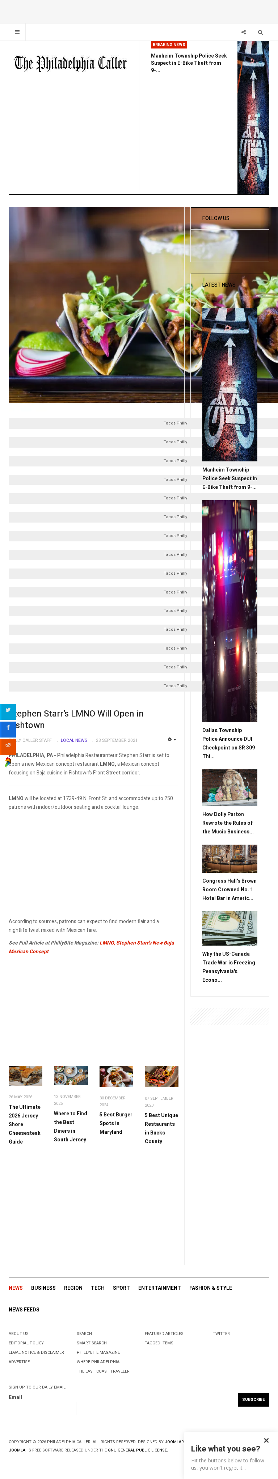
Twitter (221, 1334)
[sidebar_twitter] (8, 712)
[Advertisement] (93, 866)
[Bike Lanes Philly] (253, 117)
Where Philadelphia (98, 1362)
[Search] (260, 32)
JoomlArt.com (180, 1442)
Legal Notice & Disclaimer (36, 1352)
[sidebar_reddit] (8, 747)
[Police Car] (229, 610)
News (16, 1288)
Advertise (19, 1362)
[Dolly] (229, 787)
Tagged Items (159, 1343)
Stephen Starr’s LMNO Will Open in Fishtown (76, 719)
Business (43, 1288)
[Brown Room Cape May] (229, 858)
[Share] (243, 32)
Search (84, 1334)
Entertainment (159, 1288)
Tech (98, 1288)
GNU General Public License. (138, 1450)
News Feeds (24, 1310)
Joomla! (17, 1450)
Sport (121, 1288)
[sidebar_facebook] (8, 730)
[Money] (229, 928)
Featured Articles (164, 1334)
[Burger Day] (116, 1076)
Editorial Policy (26, 1343)
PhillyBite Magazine (98, 1352)
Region (73, 1288)
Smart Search (92, 1343)
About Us (19, 1334)
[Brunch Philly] (71, 1075)
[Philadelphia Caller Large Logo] (71, 64)
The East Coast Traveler (103, 1371)
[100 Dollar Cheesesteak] (25, 1076)
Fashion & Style (210, 1288)
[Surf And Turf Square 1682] (161, 1076)
